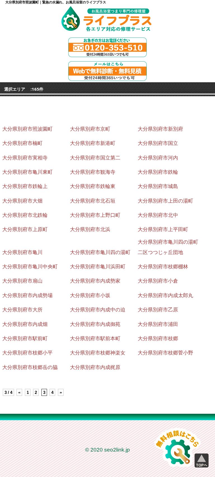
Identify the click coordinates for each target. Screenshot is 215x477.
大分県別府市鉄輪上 (25, 186)
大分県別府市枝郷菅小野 (165, 353)
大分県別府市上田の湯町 (165, 201)
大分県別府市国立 (158, 143)
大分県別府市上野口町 (95, 215)
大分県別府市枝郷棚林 (163, 266)
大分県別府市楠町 (22, 143)
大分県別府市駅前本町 (95, 338)
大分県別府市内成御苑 (95, 324)
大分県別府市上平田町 (163, 229)
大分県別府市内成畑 (25, 324)
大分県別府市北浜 (90, 229)
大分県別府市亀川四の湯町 (100, 252)
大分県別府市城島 (158, 186)
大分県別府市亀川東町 (27, 172)
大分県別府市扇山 (22, 281)
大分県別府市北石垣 (92, 201)
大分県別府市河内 (158, 158)
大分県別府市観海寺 (92, 172)
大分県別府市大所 (22, 309)
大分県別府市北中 (158, 215)
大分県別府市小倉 (158, 281)
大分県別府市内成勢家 (95, 281)
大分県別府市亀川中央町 (30, 266)
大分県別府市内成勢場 (27, 295)
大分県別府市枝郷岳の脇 (30, 367)
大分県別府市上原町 (25, 229)
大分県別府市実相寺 (25, 158)
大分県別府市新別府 (160, 129)
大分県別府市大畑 (22, 201)
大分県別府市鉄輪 (158, 172)
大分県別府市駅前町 (25, 338)
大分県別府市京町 (90, 129)
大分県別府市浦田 (158, 324)
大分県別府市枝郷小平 (27, 353)
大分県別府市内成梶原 (95, 367)
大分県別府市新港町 (92, 143)
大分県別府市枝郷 (158, 338)
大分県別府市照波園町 (27, 129)
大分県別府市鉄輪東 (92, 186)
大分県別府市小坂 (90, 295)
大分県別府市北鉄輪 (25, 215)
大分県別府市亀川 (22, 252)
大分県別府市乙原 (158, 309)
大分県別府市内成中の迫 (97, 309)
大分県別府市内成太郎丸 (165, 295)
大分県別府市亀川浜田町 (97, 266)
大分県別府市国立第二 (95, 158)
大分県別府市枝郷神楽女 (97, 353)
